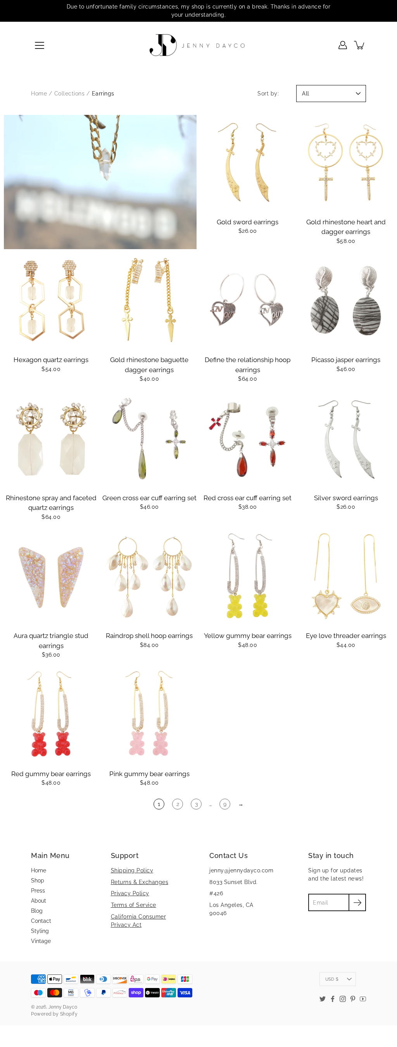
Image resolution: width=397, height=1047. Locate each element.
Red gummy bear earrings (51, 774)
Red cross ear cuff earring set (248, 498)
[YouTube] (363, 999)
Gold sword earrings (247, 222)
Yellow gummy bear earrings (248, 636)
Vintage (41, 941)
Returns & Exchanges (140, 882)
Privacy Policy (130, 893)
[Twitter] (322, 999)
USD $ (331, 979)
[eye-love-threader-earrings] (346, 576)
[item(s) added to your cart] (360, 45)
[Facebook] (333, 999)
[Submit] (357, 902)
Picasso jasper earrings (345, 360)
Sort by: (268, 93)
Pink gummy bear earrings (149, 774)
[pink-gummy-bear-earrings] (149, 714)
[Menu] (39, 45)
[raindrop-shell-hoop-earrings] (149, 576)
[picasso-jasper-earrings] (346, 300)
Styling (40, 931)
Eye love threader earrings (346, 636)
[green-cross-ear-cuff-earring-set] (149, 438)
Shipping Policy (132, 870)
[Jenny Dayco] (198, 45)
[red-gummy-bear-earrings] (51, 714)
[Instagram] (343, 999)
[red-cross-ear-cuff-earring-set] (247, 438)
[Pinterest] (353, 999)
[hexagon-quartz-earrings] (51, 300)
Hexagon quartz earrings (51, 360)
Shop (37, 880)
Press (38, 891)
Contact (41, 921)
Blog (37, 911)
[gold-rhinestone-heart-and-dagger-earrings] (346, 162)
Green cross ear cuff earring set (149, 498)
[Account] (343, 45)
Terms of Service (133, 905)
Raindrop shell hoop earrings (149, 636)
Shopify (69, 1014)
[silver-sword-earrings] (346, 438)
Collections (69, 93)
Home (39, 93)
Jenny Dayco (62, 1007)
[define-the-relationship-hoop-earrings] (247, 300)
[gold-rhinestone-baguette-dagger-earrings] (149, 300)
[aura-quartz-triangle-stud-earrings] (51, 576)
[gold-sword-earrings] (247, 162)
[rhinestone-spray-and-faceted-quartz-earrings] (51, 438)
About (38, 901)
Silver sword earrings (346, 498)
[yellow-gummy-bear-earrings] (247, 576)
